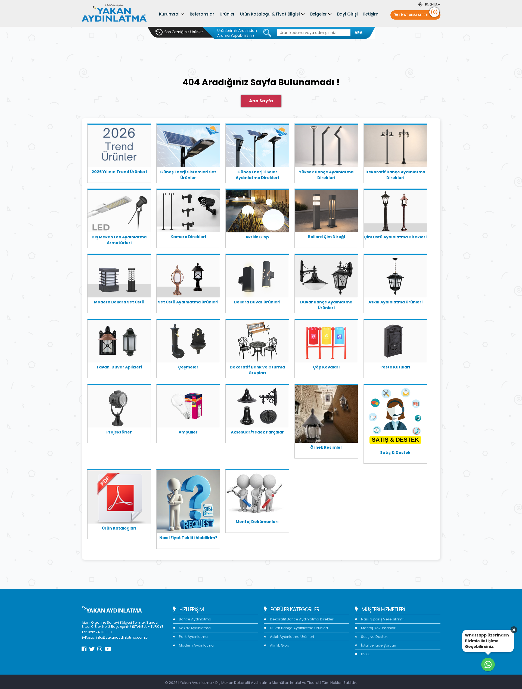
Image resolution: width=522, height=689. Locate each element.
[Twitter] (92, 649)
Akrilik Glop (257, 237)
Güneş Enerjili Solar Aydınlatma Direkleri (257, 174)
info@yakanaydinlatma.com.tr (122, 637)
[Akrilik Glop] (257, 212)
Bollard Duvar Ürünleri (257, 302)
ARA (358, 32)
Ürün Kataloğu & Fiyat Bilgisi (270, 14)
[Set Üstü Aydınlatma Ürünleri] (188, 277)
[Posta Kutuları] (395, 342)
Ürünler (227, 14)
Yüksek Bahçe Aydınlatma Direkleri (326, 174)
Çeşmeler (188, 367)
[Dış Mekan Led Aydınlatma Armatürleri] (119, 212)
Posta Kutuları (395, 367)
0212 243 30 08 (100, 632)
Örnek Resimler (326, 447)
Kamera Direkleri (188, 236)
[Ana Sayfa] (114, 14)
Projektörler (119, 432)
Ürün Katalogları (119, 528)
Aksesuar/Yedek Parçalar (257, 432)
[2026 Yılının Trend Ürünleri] (119, 147)
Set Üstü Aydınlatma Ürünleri (188, 302)
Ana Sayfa (261, 101)
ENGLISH (432, 4)
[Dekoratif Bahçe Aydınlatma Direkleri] (395, 147)
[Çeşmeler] (188, 342)
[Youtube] (108, 649)
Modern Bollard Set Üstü (119, 302)
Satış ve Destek (374, 636)
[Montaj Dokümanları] (257, 494)
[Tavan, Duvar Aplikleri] (119, 342)
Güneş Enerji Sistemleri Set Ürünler (188, 174)
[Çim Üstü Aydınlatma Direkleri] (395, 212)
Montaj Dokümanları (257, 521)
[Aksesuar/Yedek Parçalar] (257, 407)
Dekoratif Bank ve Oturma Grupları (257, 370)
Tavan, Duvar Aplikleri (119, 367)
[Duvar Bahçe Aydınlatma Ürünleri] (326, 277)
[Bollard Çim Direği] (326, 212)
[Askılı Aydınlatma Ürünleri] (395, 277)
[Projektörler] (119, 407)
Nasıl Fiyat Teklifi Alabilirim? (188, 537)
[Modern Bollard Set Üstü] (119, 277)
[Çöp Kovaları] (326, 342)
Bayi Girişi (347, 14)
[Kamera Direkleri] (188, 212)
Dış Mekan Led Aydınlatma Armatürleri (119, 239)
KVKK (365, 654)
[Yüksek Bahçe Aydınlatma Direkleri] (326, 147)
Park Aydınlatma (193, 636)
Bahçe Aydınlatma (194, 619)
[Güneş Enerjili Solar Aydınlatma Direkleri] (257, 147)
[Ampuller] (188, 407)
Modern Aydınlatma (196, 645)
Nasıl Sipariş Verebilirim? (382, 619)
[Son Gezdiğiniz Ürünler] (179, 32)
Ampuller (188, 432)
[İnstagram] (99, 649)
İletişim (370, 14)
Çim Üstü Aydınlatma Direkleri (395, 237)
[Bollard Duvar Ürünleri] (257, 277)
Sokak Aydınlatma (194, 627)
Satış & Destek (395, 452)
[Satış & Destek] (395, 417)
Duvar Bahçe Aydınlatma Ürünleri (326, 304)
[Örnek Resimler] (326, 415)
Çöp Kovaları (326, 367)
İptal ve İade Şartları (378, 645)
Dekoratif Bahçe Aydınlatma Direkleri (395, 174)
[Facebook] (84, 649)
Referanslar (202, 14)
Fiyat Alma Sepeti (418, 13)
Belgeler (318, 14)
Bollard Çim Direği (326, 236)
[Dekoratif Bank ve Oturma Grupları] (257, 342)
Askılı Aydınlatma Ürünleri (395, 302)
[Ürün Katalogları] (119, 497)
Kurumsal (169, 14)
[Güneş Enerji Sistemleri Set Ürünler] (188, 147)
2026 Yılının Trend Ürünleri (119, 171)
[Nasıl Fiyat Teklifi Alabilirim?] (188, 502)
